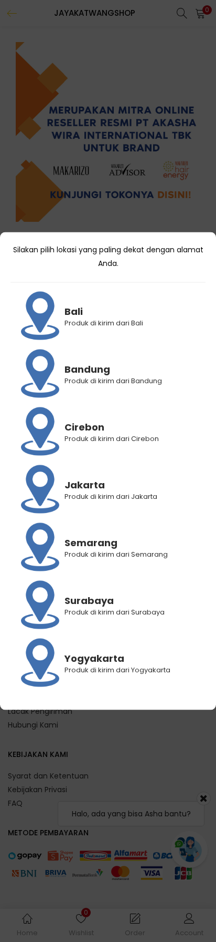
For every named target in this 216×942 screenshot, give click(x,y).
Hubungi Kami (33, 725)
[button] (200, 13)
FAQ (15, 803)
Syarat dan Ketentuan (48, 776)
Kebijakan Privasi (37, 789)
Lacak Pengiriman (40, 711)
